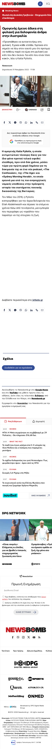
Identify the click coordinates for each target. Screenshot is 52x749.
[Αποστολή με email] (42, 122)
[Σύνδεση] (40, 4)
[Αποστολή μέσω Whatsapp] (26, 122)
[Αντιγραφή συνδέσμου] (42, 109)
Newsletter (22, 403)
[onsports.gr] (36, 679)
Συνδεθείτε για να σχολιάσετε (18, 367)
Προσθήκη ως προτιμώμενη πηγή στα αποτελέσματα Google (28, 142)
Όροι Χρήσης (18, 651)
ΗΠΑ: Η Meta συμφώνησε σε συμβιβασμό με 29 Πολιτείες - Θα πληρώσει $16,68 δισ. (24, 434)
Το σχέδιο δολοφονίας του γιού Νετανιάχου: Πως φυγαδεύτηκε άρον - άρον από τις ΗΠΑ (24, 461)
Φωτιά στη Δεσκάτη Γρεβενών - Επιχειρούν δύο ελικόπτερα (26, 16)
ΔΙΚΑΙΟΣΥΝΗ (7, 110)
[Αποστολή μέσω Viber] (20, 122)
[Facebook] (12, 637)
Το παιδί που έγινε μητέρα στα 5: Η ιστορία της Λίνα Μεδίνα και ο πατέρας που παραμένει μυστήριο (23, 448)
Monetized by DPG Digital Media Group (32, 707)
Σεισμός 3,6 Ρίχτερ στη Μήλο (15, 473)
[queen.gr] (16, 687)
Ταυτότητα (6, 651)
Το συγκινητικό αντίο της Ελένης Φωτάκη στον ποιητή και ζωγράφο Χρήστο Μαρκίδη (23, 484)
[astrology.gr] (36, 687)
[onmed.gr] (36, 696)
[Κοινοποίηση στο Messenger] (15, 122)
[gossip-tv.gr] (16, 679)
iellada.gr (37, 300)
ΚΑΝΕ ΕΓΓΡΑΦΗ (23, 612)
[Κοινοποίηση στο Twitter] (9, 122)
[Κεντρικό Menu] (48, 4)
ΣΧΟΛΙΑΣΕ (33, 110)
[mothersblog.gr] (16, 696)
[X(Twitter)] (28, 637)
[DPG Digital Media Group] (26, 664)
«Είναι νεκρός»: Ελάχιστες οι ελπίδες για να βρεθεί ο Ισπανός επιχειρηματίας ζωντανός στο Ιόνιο (14, 550)
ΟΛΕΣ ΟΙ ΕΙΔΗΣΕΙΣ (38, 495)
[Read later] (48, 109)
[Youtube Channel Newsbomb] (34, 637)
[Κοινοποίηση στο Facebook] (4, 122)
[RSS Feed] (39, 637)
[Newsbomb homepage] (13, 3)
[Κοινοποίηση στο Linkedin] (31, 122)
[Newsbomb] (26, 630)
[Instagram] (23, 637)
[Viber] (18, 637)
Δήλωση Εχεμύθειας (34, 651)
